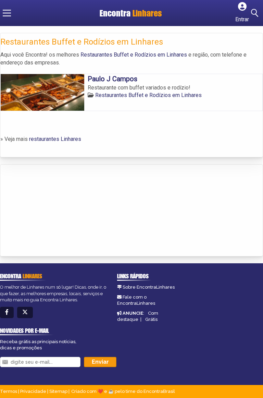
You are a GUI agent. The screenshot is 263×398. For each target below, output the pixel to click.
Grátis (151, 319)
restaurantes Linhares (55, 139)
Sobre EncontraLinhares (149, 287)
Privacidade (33, 391)
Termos (8, 391)
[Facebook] (7, 312)
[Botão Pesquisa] (256, 13)
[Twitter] (25, 312)
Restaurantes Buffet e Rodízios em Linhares (133, 54)
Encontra (131, 13)
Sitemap (58, 391)
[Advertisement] (51, 211)
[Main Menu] (7, 13)
